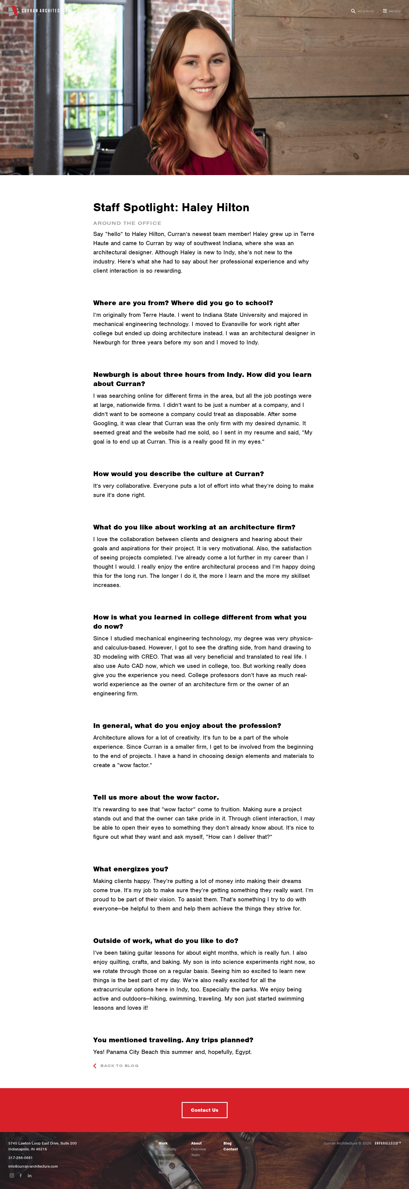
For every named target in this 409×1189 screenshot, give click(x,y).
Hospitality (167, 1149)
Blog (227, 1143)
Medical (165, 1160)
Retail (163, 1172)
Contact (230, 1149)
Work (163, 1143)
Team (195, 1155)
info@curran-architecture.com (33, 1166)
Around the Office (127, 223)
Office (163, 1166)
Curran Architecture (39, 11)
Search (366, 11)
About (196, 1143)
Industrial (166, 1155)
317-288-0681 (20, 1157)
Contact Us (204, 1110)
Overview (198, 1149)
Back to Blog (119, 1065)
